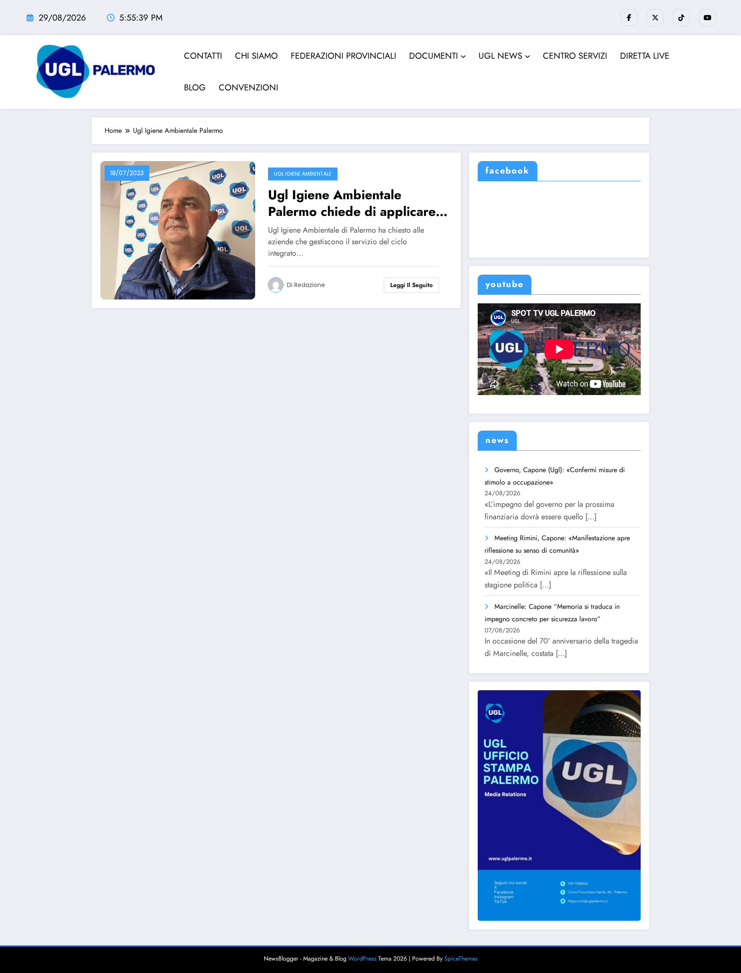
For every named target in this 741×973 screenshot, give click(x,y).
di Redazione (306, 285)
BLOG (195, 87)
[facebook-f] (629, 17)
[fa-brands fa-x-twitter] (655, 17)
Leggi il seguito (411, 285)
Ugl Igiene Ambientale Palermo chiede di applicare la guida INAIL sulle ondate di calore (357, 203)
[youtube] (707, 17)
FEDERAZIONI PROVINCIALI (343, 56)
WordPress (362, 958)
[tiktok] (681, 17)
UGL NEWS (500, 56)
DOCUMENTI (433, 56)
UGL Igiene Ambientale (302, 173)
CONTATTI (203, 56)
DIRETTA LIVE (644, 56)
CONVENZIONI (248, 87)
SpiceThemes (461, 958)
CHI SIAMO (256, 56)
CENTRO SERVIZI (575, 56)
